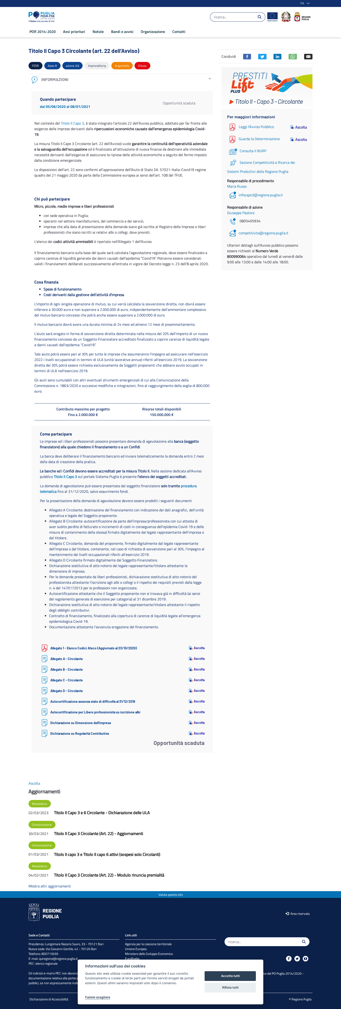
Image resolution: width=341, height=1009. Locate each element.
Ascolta (199, 648)
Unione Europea (136, 948)
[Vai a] (42, 17)
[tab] (122, 80)
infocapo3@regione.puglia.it (261, 195)
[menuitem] (43, 31)
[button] (304, 3)
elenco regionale (46, 963)
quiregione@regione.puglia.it (58, 958)
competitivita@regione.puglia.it (263, 233)
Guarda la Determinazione (259, 139)
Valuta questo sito (170, 894)
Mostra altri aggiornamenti (50, 886)
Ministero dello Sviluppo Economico (149, 953)
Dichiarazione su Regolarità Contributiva (79, 733)
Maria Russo (237, 186)
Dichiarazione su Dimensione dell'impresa (80, 723)
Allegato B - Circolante (66, 669)
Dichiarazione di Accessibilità (48, 999)
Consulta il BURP (253, 151)
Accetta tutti (230, 976)
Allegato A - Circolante (66, 659)
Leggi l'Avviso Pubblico (256, 126)
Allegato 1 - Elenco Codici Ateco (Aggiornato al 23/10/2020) (93, 648)
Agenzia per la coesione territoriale (148, 943)
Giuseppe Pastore (240, 213)
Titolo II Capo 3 (72, 123)
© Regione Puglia (300, 999)
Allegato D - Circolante (66, 691)
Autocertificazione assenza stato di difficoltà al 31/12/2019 (92, 701)
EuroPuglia (132, 958)
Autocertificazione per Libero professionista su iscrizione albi (95, 712)
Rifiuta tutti (230, 987)
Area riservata (300, 913)
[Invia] (259, 17)
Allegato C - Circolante (66, 680)
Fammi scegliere (97, 997)
